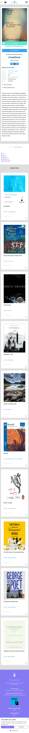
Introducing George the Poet (11, 601)
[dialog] (14, 725)
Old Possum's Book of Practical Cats (13, 255)
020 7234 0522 (7, 695)
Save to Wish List (7, 84)
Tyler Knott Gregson (13, 71)
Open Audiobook (14, 50)
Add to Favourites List (8, 87)
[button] (26, 2)
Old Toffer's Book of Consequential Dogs (14, 552)
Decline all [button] (21, 727)
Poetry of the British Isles (10, 404)
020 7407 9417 (8, 690)
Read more (6, 724)
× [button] (27, 719)
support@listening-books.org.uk (18, 695)
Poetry (16, 77)
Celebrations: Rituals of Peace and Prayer (14, 651)
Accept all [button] (7, 727)
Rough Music (7, 206)
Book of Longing (8, 503)
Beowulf (6, 453)
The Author (10, 73)
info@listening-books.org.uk (18, 690)
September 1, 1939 (8, 354)
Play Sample (14, 43)
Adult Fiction (11, 77)
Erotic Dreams (7, 305)
